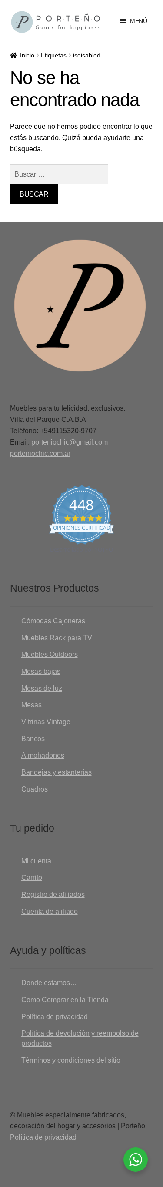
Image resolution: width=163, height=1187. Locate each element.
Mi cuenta (36, 861)
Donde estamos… (49, 982)
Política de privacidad (54, 1016)
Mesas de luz (41, 688)
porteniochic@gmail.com (69, 442)
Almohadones (42, 755)
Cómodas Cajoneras (53, 621)
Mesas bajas (40, 671)
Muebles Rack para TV (56, 638)
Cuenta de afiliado (49, 911)
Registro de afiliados (53, 894)
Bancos (33, 738)
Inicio (27, 55)
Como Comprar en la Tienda (65, 999)
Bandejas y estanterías (56, 772)
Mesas (31, 705)
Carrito (31, 877)
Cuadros (34, 789)
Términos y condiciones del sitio (70, 1060)
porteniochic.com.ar (40, 453)
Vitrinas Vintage (45, 722)
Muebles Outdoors (49, 654)
